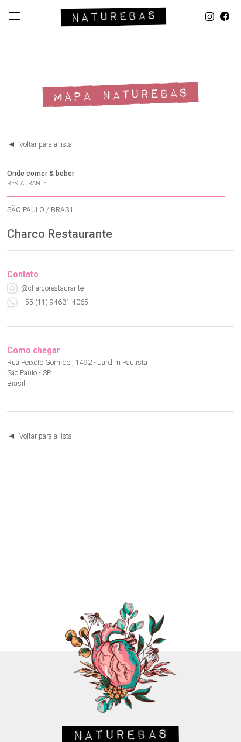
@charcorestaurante (52, 288)
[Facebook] (224, 17)
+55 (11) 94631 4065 (54, 302)
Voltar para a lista (45, 144)
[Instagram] (209, 17)
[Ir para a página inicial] (113, 15)
